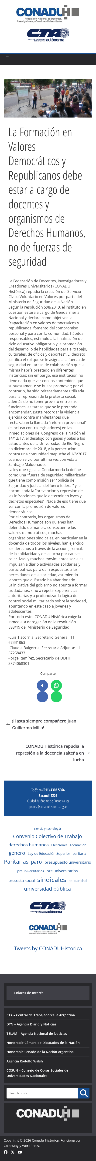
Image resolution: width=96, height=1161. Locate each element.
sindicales (51, 879)
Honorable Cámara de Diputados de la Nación (43, 1042)
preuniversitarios (30, 871)
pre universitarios (62, 871)
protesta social (21, 880)
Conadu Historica (45, 1140)
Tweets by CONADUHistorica (48, 948)
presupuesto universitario (68, 862)
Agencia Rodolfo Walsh (25, 1061)
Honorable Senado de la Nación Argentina (40, 1052)
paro (36, 862)
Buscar (83, 1092)
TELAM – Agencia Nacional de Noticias (37, 1033)
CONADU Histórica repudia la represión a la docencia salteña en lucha (50, 753)
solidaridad (78, 880)
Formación (78, 845)
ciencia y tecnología (47, 828)
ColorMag (11, 1145)
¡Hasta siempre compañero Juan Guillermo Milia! (44, 724)
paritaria (79, 853)
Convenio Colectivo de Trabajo (47, 836)
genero (17, 853)
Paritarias (16, 861)
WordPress (30, 1145)
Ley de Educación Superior (49, 853)
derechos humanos (28, 844)
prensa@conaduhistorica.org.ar (48, 806)
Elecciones (59, 845)
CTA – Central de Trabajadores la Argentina (41, 1015)
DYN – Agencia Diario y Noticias (31, 1024)
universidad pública (47, 888)
